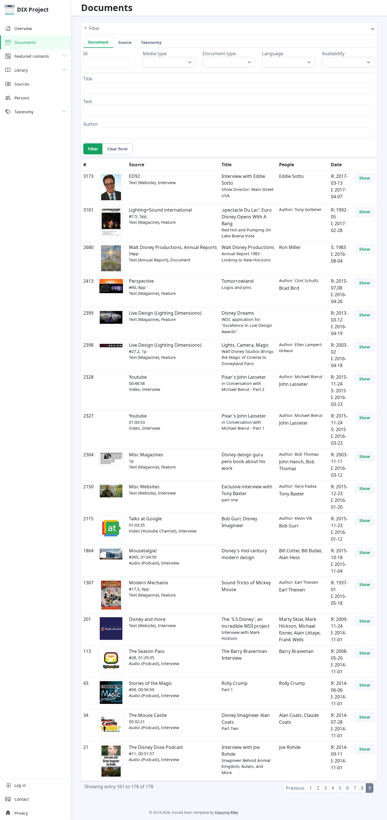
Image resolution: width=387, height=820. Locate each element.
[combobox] (170, 62)
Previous (295, 788)
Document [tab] (98, 42)
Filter (93, 149)
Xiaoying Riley (226, 812)
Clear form (117, 149)
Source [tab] (124, 42)
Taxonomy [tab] (151, 42)
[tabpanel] (229, 94)
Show (364, 178)
